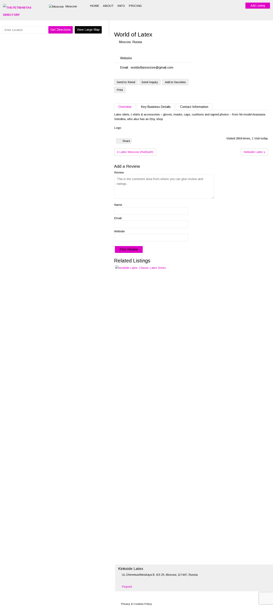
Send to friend (126, 82)
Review (119, 172)
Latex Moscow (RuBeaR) (136, 152)
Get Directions (60, 29)
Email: (124, 67)
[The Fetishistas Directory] (23, 11)
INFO (121, 5)
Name (118, 204)
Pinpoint (127, 586)
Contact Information (194, 106)
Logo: (118, 127)
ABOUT (108, 5)
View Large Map (88, 29)
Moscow (71, 6)
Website (119, 231)
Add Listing (257, 5)
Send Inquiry (149, 82)
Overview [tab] (125, 106)
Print (120, 90)
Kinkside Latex (254, 152)
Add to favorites (175, 82)
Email (118, 218)
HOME (94, 5)
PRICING (135, 5)
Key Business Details (156, 106)
